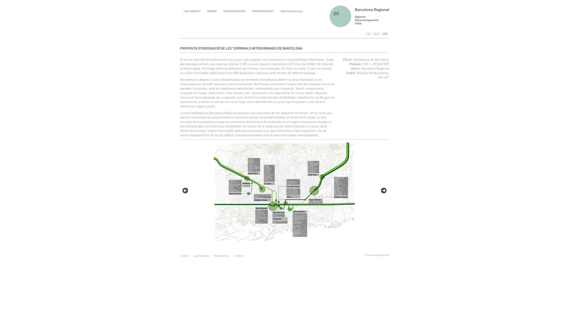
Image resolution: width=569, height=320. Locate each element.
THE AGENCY (191, 11)
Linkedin (239, 255)
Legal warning (201, 255)
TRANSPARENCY (263, 11)
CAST (376, 34)
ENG (385, 34)
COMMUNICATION (234, 11)
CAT (368, 34)
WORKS (212, 11)
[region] (284, 191)
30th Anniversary (291, 11)
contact (184, 255)
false (185, 191)
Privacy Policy (221, 255)
